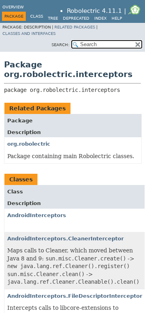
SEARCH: (60, 45)
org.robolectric (28, 144)
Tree (53, 18)
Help (117, 18)
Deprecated (76, 18)
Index (100, 18)
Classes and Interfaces (29, 33)
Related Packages (74, 27)
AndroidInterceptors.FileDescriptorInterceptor (74, 296)
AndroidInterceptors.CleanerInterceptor (65, 239)
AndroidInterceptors (36, 215)
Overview (13, 7)
